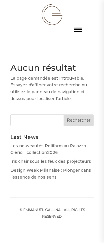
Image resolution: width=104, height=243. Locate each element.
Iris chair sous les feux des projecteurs (50, 161)
